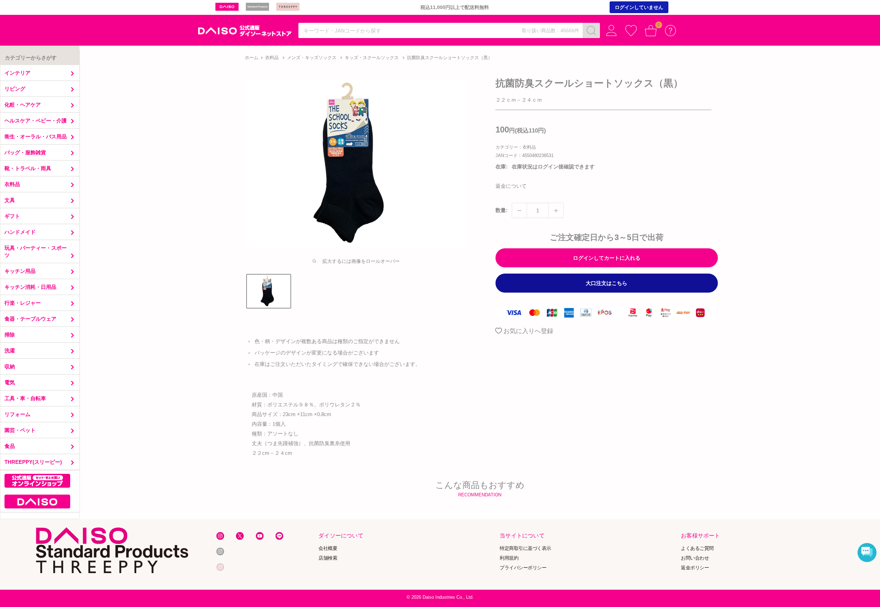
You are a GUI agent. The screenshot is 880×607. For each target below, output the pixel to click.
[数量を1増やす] (556, 210)
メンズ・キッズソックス (311, 57)
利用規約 (509, 557)
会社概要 (327, 548)
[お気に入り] (631, 30)
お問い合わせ (695, 557)
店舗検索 (327, 557)
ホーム (251, 57)
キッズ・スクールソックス (372, 57)
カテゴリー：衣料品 (515, 147)
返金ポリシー (695, 567)
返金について (511, 186)
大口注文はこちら (606, 283)
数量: (501, 210)
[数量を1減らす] (519, 210)
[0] (651, 30)
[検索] (591, 30)
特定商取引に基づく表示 (525, 548)
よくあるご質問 (697, 548)
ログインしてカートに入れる (606, 258)
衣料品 (272, 57)
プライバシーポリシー (523, 567)
